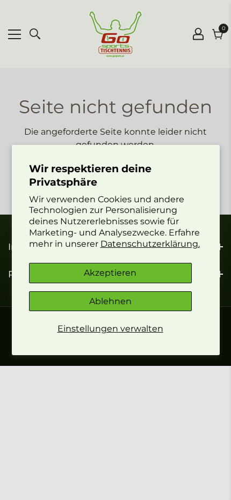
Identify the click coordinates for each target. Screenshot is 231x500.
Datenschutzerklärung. (150, 244)
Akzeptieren (110, 273)
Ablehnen (110, 301)
